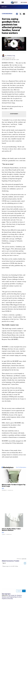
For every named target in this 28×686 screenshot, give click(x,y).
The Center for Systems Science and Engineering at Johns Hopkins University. (12, 597)
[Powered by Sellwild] (24, 558)
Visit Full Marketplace (21, 467)
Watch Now (23, 2)
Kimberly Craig (11, 55)
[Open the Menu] (2, 2)
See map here (6, 594)
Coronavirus (7, 13)
